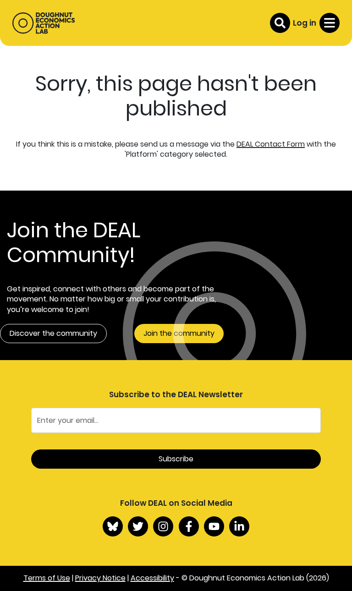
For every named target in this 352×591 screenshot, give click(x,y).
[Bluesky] (113, 526)
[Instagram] (163, 526)
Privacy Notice (100, 578)
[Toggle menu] (329, 23)
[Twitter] (138, 526)
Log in (304, 22)
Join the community (178, 333)
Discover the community (53, 333)
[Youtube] (214, 526)
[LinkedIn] (239, 526)
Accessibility (152, 578)
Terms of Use (46, 578)
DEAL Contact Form (270, 144)
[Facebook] (189, 526)
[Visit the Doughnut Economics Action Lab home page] (43, 23)
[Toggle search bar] (280, 23)
